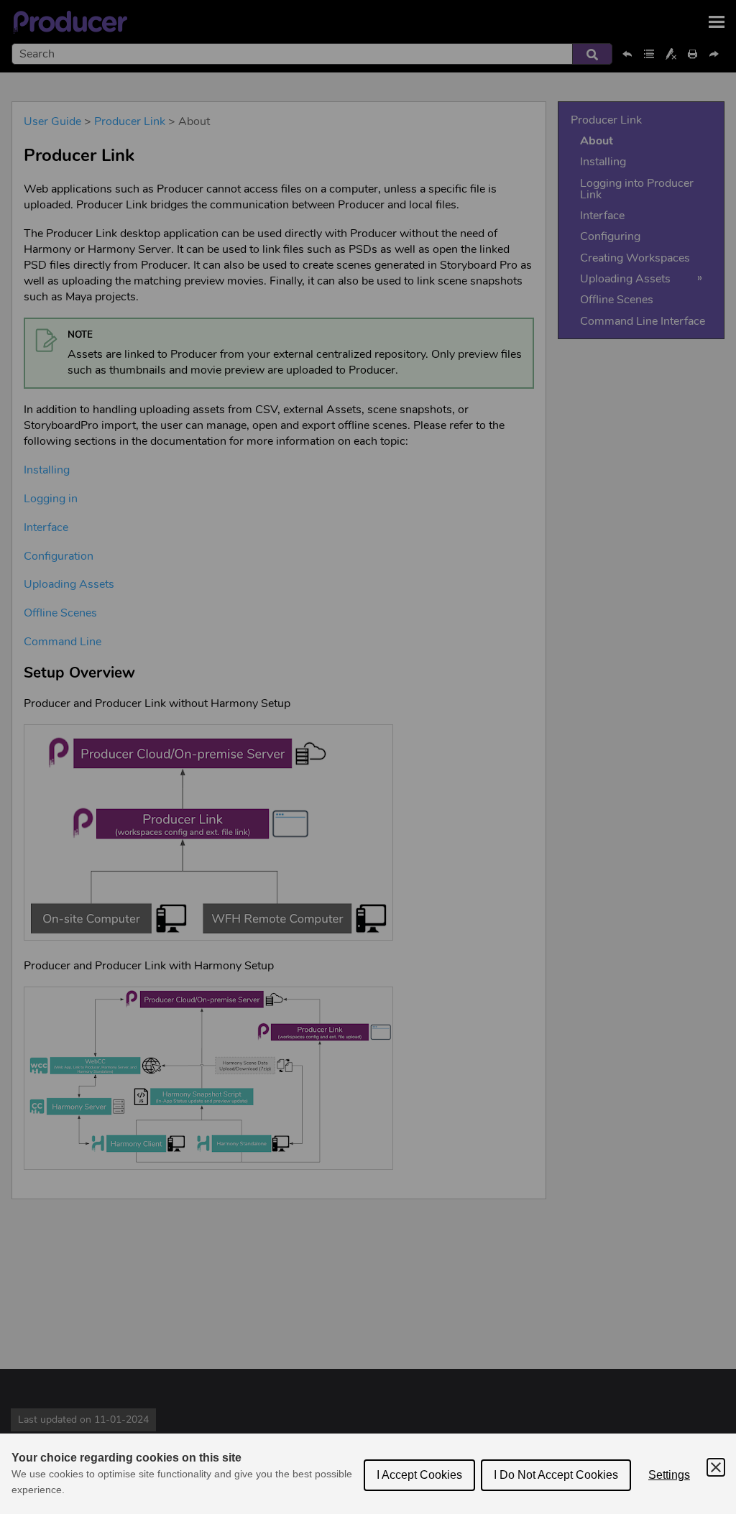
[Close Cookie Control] (715, 1467)
